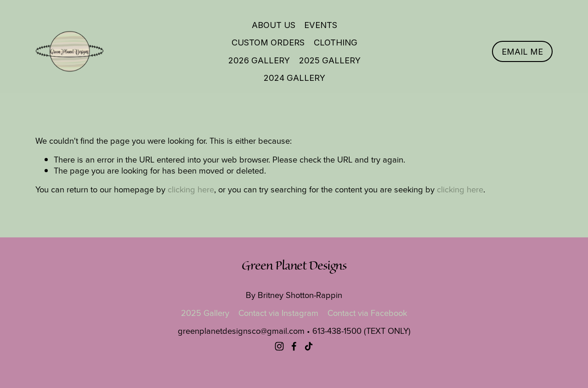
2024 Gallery (294, 78)
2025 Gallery (330, 60)
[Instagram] (279, 346)
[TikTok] (308, 346)
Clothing (335, 42)
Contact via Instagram (278, 313)
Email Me (522, 51)
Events (320, 25)
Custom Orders (268, 42)
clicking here (191, 189)
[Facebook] (294, 346)
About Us (273, 25)
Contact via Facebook (367, 313)
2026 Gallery (259, 60)
